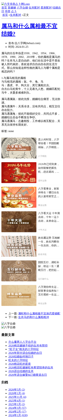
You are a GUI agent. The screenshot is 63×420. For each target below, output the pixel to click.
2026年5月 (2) (16, 389)
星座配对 (46, 7)
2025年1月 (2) (16, 404)
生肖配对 (34, 7)
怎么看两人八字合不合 (22, 341)
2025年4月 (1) (16, 400)
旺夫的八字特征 (18, 360)
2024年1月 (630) (18, 415)
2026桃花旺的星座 (19, 363)
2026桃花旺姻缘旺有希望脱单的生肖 (30, 367)
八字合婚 (22, 7)
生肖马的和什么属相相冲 (33, 317)
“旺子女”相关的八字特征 (23, 349)
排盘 (7, 11)
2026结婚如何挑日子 (21, 356)
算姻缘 (12, 7)
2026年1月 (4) (16, 393)
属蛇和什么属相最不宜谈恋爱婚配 (39, 313)
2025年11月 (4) (17, 396)
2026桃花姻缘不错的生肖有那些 (28, 345)
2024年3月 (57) (17, 407)
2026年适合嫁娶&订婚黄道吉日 (27, 374)
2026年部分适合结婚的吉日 (25, 352)
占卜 (14, 11)
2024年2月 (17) (17, 411)
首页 (4, 7)
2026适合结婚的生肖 (21, 371)
